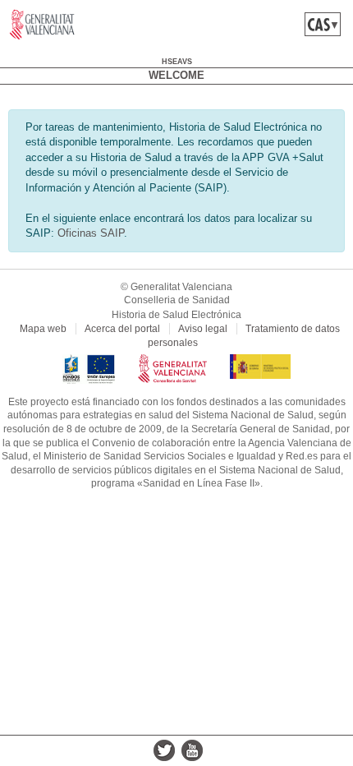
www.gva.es (42, 24)
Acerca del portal (122, 329)
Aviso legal (202, 329)
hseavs (177, 62)
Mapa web (43, 329)
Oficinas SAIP (90, 233)
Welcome (176, 75)
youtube (192, 750)
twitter (164, 750)
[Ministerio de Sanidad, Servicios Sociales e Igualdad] (260, 361)
